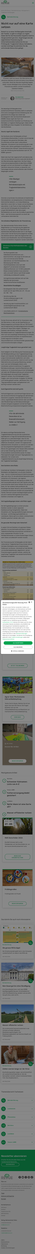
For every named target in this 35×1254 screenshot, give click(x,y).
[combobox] (29, 602)
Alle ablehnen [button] (18, 647)
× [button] (31, 602)
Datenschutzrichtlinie (8, 639)
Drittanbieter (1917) (8, 622)
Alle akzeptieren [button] (18, 643)
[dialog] (17, 627)
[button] (17, 651)
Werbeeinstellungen (21, 633)
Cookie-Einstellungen (17, 637)
